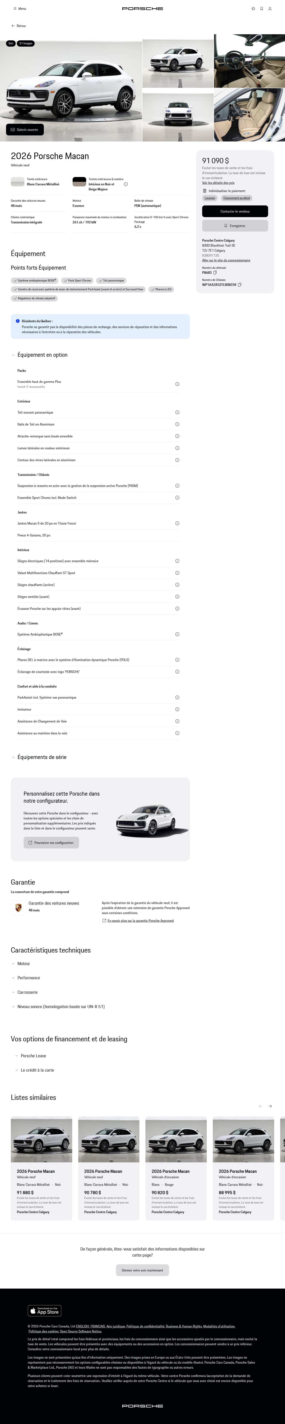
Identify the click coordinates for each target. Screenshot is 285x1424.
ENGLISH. (83, 1326)
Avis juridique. (116, 1326)
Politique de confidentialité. (145, 1326)
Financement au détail (236, 198)
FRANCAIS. (98, 1326)
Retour (21, 25)
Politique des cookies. (44, 1331)
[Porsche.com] (142, 8)
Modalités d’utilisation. (219, 1326)
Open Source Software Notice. (81, 1331)
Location (210, 198)
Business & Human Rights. (184, 1326)
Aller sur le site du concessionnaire (226, 260)
